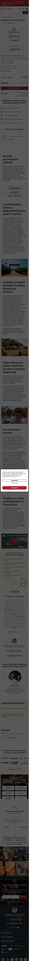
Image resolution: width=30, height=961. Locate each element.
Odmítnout (14, 483)
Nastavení (14, 480)
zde (17, 476)
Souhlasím (14, 488)
